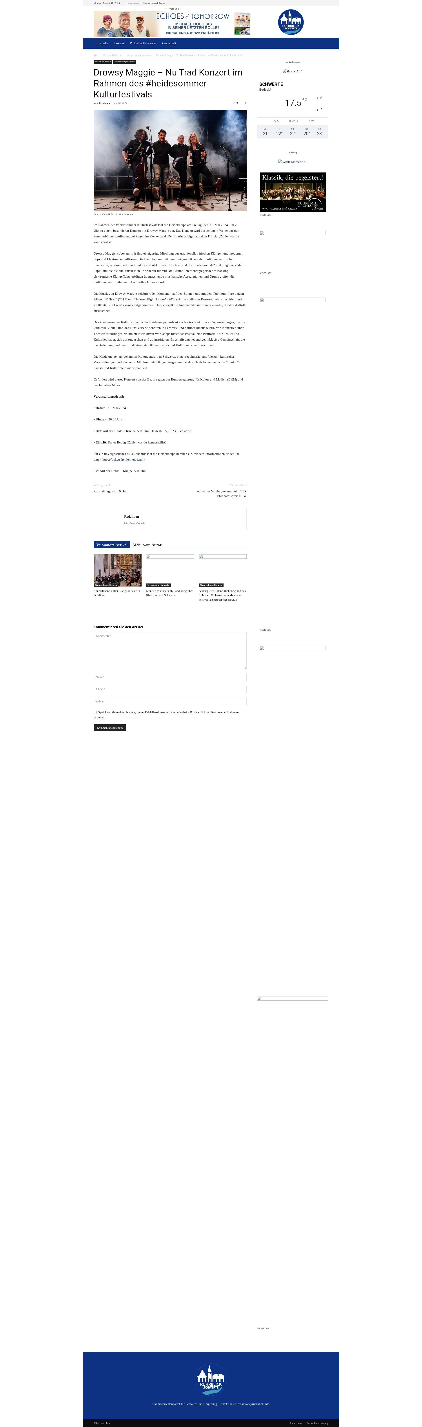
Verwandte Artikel (111, 545)
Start (96, 55)
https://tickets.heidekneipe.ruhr (123, 459)
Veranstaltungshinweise (139, 55)
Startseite (102, 43)
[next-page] (103, 608)
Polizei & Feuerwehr (143, 43)
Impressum (133, 3)
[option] (292, 71)
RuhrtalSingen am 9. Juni (111, 491)
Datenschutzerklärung (154, 3)
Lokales (119, 43)
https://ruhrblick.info (134, 523)
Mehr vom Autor (147, 545)
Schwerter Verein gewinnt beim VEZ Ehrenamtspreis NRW (221, 494)
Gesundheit (169, 43)
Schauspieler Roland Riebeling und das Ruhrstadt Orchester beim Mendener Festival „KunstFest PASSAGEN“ (222, 595)
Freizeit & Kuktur (112, 55)
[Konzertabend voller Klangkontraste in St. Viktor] (118, 570)
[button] (323, 44)
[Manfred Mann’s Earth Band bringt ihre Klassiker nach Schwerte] (170, 570)
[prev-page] (96, 608)
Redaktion (104, 103)
